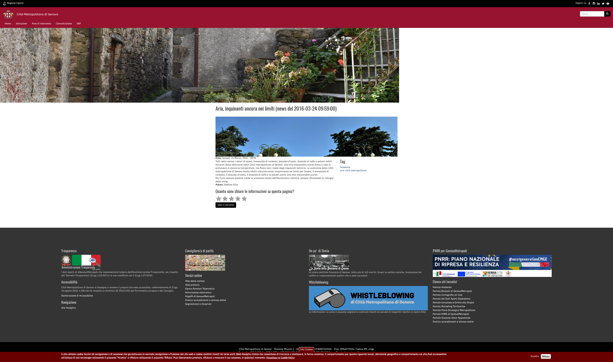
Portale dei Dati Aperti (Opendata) (451, 298)
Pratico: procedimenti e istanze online (453, 321)
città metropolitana (356, 170)
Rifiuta (545, 356)
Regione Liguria (15, 3)
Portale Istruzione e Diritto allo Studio (453, 302)
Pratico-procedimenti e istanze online (205, 300)
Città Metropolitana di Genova (37, 14)
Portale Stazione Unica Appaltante (451, 318)
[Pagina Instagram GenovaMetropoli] (594, 3)
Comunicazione (64, 23)
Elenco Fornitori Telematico (199, 288)
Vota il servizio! (226, 205)
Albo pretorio (192, 285)
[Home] (9, 15)
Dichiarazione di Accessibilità (77, 295)
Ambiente (345, 167)
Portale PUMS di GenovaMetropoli (451, 314)
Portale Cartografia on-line (447, 295)
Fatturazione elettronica (198, 292)
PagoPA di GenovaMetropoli (200, 296)
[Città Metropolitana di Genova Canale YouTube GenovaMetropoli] (608, 3)
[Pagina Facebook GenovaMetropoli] (589, 3)
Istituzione (21, 23)
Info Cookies (306, 349)
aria (342, 170)
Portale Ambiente (442, 287)
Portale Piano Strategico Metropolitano (454, 310)
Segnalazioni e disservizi (198, 304)
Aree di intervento (41, 23)
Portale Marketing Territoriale (449, 306)
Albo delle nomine (195, 281)
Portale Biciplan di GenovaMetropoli (452, 291)
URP (79, 23)
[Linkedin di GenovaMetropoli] (599, 3)
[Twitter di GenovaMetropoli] (603, 3)
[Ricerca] (607, 14)
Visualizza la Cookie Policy (280, 357)
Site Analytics (68, 308)
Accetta (535, 356)
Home (8, 23)
